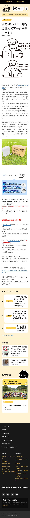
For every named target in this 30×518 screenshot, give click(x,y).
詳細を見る (5, 505)
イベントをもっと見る (7, 335)
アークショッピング (7, 440)
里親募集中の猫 (6, 466)
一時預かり (18, 476)
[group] (15, 395)
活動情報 (4, 429)
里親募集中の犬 (6, 463)
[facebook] (3, 494)
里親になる (5, 453)
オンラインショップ (14, 240)
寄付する (17, 463)
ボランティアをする (20, 473)
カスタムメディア (14, 515)
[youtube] (16, 494)
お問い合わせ (5, 436)
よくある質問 (5, 433)
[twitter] (8, 494)
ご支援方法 (18, 453)
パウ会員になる (19, 456)
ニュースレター (6, 443)
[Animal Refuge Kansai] (6, 8)
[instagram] (12, 494)
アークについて (6, 426)
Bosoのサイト (7, 224)
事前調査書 (5, 461)
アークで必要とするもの (21, 470)
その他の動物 (5, 469)
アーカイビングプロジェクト (9, 447)
